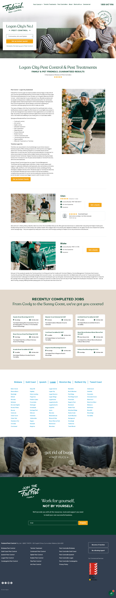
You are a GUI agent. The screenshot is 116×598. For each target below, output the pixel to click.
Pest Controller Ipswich (66, 554)
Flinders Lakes (34, 399)
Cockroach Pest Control (38, 551)
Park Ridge (71, 394)
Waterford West (91, 402)
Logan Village (52, 397)
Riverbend (71, 405)
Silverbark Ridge (72, 410)
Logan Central (53, 388)
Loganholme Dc (53, 405)
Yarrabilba (90, 415)
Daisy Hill (32, 388)
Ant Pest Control (35, 564)
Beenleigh (13, 394)
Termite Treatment (36, 548)
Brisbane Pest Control (8, 548)
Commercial (86, 4)
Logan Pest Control (7, 558)
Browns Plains (15, 407)
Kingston (32, 426)
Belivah (13, 397)
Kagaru (32, 421)
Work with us (78, 4)
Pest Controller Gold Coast (67, 551)
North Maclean (72, 391)
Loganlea (51, 407)
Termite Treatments (50, 4)
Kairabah (32, 423)
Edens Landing (34, 394)
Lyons (50, 410)
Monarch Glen (53, 418)
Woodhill (89, 410)
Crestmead (14, 426)
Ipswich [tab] (42, 382)
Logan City (52, 391)
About (71, 4)
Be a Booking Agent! (98, 550)
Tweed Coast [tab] (96, 382)
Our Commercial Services (95, 558)
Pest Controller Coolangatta (68, 561)
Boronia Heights (15, 405)
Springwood (71, 418)
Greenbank (33, 407)
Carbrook (13, 413)
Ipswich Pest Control (7, 554)
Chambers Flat (15, 421)
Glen (62, 196)
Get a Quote (95, 205)
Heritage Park (34, 410)
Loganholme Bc (53, 402)
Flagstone (33, 397)
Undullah (89, 391)
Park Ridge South (73, 397)
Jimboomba (33, 418)
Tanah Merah (71, 426)
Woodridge (90, 413)
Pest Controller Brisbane (67, 548)
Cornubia (13, 423)
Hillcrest (32, 413)
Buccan (13, 410)
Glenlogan (33, 405)
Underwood (90, 388)
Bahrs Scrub (14, 388)
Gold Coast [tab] (31, 382)
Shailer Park (71, 407)
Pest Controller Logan (66, 558)
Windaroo (90, 405)
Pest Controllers (62, 4)
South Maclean (72, 415)
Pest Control (37, 4)
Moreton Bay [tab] (65, 382)
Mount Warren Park (54, 421)
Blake (63, 243)
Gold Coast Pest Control (9, 551)
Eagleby (32, 391)
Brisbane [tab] (18, 382)
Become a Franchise (98, 545)
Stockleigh (71, 421)
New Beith (71, 388)
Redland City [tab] (80, 382)
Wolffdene (90, 407)
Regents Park (72, 402)
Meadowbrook (53, 415)
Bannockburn (14, 391)
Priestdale (71, 399)
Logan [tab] (53, 382)
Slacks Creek (71, 413)
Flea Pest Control (35, 561)
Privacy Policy (63, 564)
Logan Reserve (53, 394)
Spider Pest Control (36, 554)
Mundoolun (52, 423)
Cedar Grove (14, 415)
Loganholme (52, 399)
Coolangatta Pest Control (9, 561)
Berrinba (13, 399)
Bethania (13, 402)
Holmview (32, 415)
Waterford (90, 399)
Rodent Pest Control (36, 558)
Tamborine (71, 423)
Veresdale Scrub (92, 397)
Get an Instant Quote (21, 179)
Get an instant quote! (20, 41)
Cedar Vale (14, 418)
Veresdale (90, 394)
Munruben (52, 426)
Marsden (51, 413)
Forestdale (33, 402)
